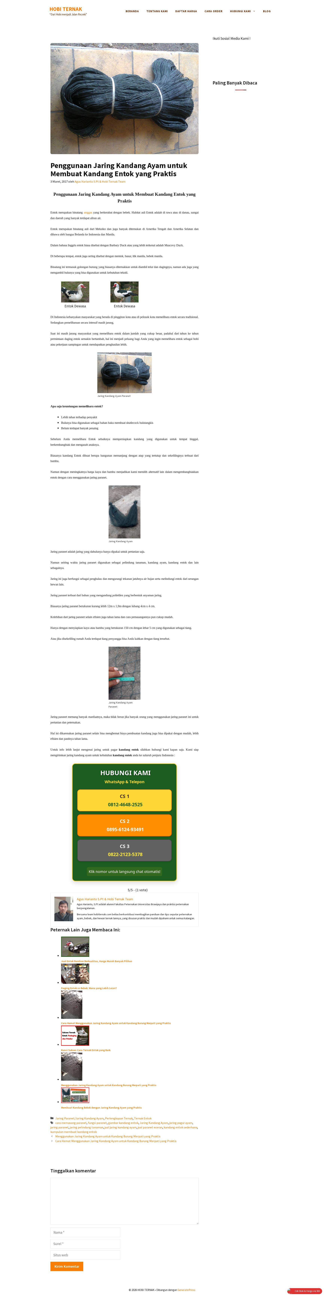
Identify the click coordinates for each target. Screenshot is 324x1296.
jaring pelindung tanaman (86, 1127)
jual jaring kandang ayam (120, 1127)
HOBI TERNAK (66, 8)
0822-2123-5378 (125, 854)
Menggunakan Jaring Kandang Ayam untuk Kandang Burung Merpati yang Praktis (107, 1136)
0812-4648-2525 (125, 804)
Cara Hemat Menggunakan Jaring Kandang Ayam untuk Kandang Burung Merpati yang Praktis (115, 1141)
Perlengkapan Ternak (119, 1118)
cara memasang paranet (71, 1123)
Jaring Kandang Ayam (154, 1123)
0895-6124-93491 (125, 829)
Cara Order (214, 11)
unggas (88, 212)
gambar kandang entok (123, 1123)
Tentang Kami (157, 11)
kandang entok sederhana (180, 1127)
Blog (267, 11)
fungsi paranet (97, 1123)
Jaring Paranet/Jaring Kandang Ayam (79, 1118)
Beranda (132, 11)
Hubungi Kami (240, 11)
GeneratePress (186, 1290)
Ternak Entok (143, 1118)
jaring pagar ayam (180, 1123)
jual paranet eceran (150, 1127)
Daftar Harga (186, 11)
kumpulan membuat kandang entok (73, 1132)
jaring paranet (59, 1127)
